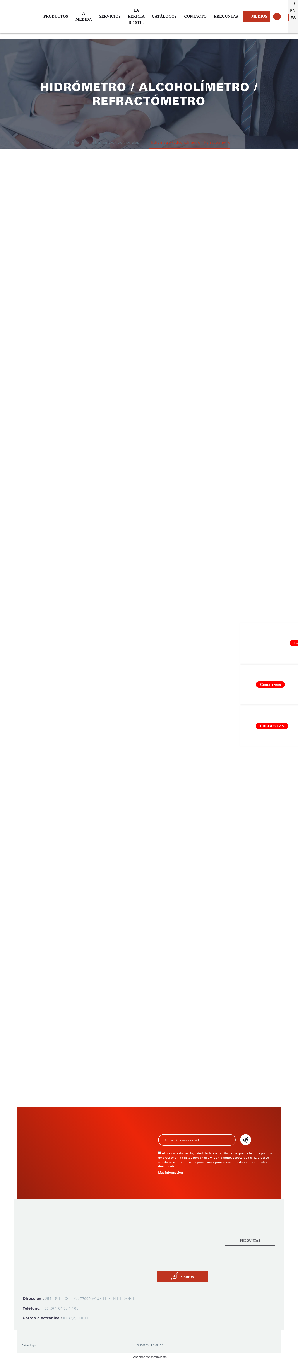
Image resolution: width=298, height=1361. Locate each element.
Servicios (165, 1242)
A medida (166, 1232)
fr (292, 3)
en (293, 10)
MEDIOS (259, 16)
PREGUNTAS (226, 16)
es (293, 17)
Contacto (165, 1263)
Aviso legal (28, 1345)
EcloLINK (157, 1345)
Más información (170, 1172)
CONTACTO (195, 16)
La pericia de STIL (173, 1253)
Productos (166, 1222)
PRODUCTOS (55, 16)
